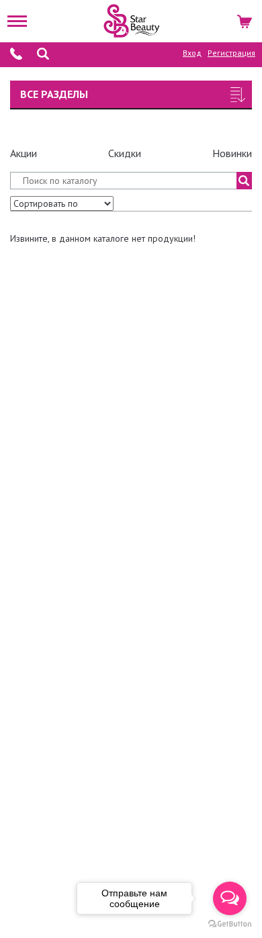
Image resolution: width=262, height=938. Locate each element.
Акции (23, 153)
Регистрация (231, 53)
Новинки (232, 153)
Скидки (124, 153)
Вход (192, 53)
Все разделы (54, 94)
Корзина (245, 19)
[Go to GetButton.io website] (229, 924)
